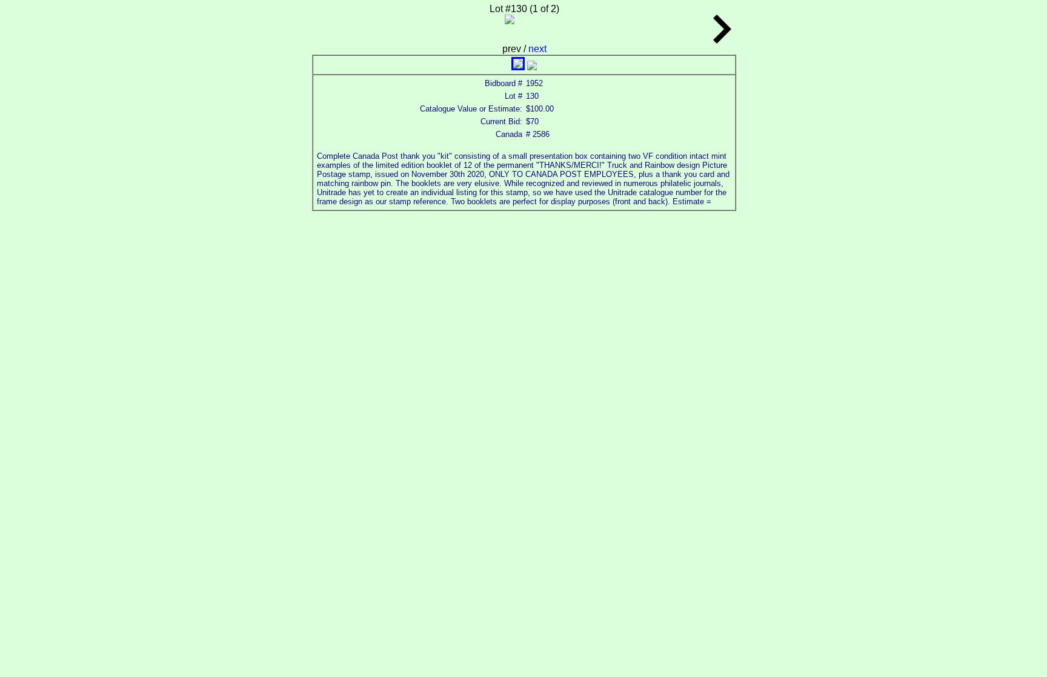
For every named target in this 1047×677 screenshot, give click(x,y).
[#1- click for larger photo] (518, 67)
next (537, 49)
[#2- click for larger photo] (532, 67)
